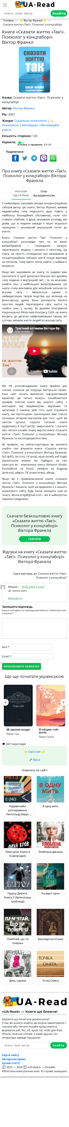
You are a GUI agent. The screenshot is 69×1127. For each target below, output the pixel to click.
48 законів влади (16, 729)
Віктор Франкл (23, 108)
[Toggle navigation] (5, 5)
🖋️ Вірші (34, 760)
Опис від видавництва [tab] (44, 193)
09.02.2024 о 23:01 (33, 587)
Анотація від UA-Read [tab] (21, 193)
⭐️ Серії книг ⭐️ (34, 752)
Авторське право (14, 1059)
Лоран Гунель (44, 736)
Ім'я (5, 647)
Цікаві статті (11, 1063)
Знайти (59, 13)
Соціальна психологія (30, 121)
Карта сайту (10, 1055)
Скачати (34, 539)
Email (6, 656)
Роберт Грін (11, 734)
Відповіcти (15, 598)
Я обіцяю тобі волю (47, 731)
